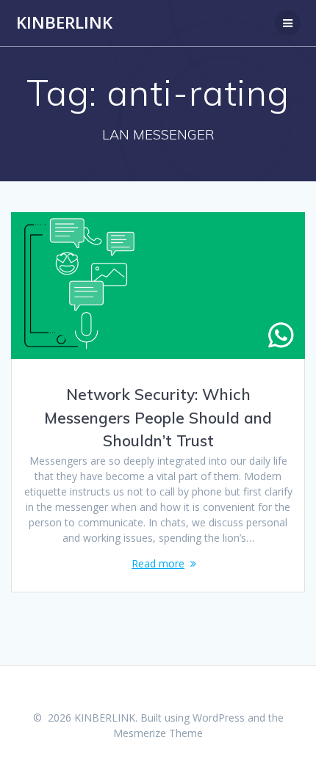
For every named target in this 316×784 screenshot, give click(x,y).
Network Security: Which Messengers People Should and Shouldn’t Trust (158, 417)
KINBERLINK (64, 23)
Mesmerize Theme (158, 733)
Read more (158, 563)
